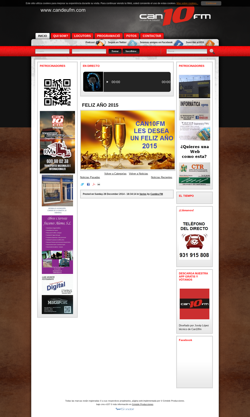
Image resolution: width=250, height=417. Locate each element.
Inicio (42, 36)
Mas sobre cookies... (187, 3)
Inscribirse (131, 51)
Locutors (82, 36)
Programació (108, 36)
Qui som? (60, 36)
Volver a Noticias (138, 173)
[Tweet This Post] (83, 184)
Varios (142, 194)
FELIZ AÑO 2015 (100, 105)
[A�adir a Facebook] (89, 184)
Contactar (152, 36)
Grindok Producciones (142, 404)
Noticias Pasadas (90, 177)
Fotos (131, 36)
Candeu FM (156, 194)
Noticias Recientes (161, 177)
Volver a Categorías (115, 173)
